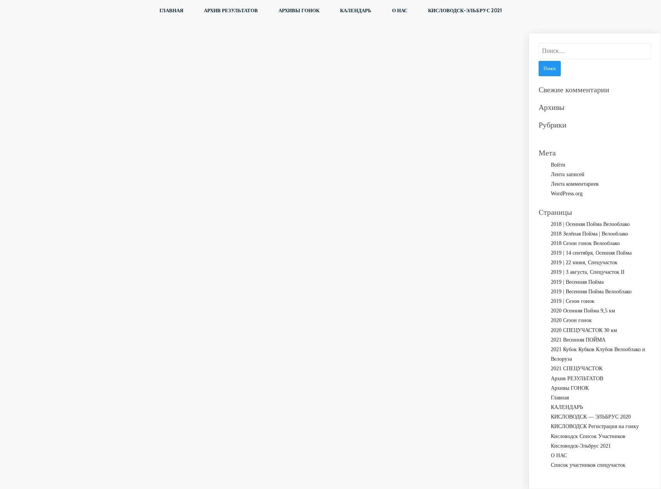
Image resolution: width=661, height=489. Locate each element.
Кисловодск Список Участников (588, 436)
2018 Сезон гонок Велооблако (585, 243)
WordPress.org (567, 193)
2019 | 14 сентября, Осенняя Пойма (591, 253)
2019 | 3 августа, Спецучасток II (588, 272)
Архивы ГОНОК (298, 10)
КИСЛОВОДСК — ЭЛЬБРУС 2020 (591, 417)
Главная (171, 10)
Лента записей (567, 174)
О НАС (399, 10)
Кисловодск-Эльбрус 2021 (465, 10)
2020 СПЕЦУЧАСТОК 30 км (584, 330)
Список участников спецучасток (588, 465)
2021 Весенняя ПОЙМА (578, 340)
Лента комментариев (575, 184)
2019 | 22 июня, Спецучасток (584, 262)
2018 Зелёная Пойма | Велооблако (589, 234)
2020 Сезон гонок (571, 320)
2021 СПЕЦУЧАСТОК (576, 368)
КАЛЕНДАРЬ (355, 10)
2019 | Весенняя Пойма (577, 282)
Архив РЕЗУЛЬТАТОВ (231, 10)
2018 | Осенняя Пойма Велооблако (590, 224)
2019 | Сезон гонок (572, 301)
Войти (558, 165)
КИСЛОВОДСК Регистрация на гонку (595, 426)
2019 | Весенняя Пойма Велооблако (591, 291)
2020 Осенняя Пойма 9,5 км (583, 311)
